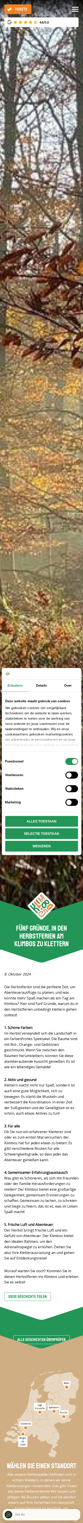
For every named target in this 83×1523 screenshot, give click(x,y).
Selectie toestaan (41, 834)
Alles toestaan (41, 821)
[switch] (71, 775)
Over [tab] (68, 685)
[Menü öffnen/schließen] (75, 11)
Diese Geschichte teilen (27, 1296)
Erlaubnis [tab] (15, 685)
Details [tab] (41, 685)
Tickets (21, 9)
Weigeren (42, 846)
